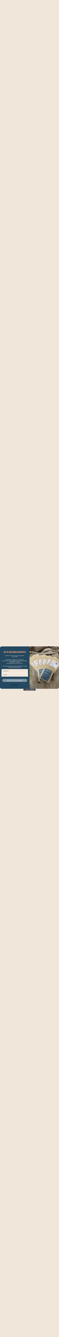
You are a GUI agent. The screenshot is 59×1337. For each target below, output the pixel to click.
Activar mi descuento (15, 680)
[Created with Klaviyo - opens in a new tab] (29, 690)
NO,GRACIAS (14, 685)
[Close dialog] (57, 648)
